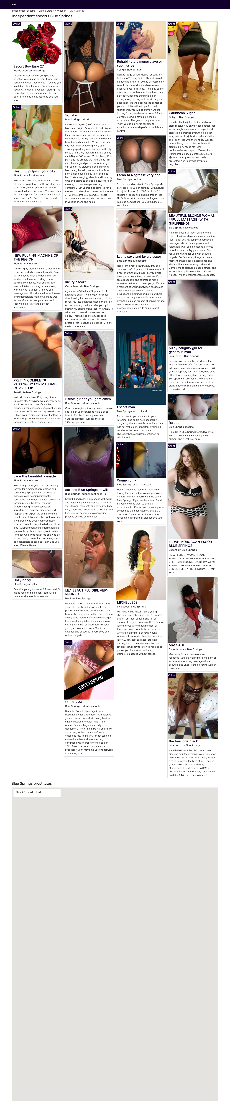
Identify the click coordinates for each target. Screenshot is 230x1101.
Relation (175, 423)
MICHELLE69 (127, 602)
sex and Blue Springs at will (86, 490)
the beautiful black (183, 741)
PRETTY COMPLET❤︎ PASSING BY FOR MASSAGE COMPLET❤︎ (35, 384)
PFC (14, 4)
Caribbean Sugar (182, 113)
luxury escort (75, 282)
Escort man (126, 407)
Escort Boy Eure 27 (29, 66)
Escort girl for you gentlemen (88, 399)
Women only (126, 480)
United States (46, 10)
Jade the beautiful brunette (35, 476)
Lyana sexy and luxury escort (140, 256)
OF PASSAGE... (76, 702)
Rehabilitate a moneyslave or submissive (139, 63)
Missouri (61, 10)
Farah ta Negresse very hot (138, 175)
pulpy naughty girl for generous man (185, 350)
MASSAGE (177, 645)
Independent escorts (23, 10)
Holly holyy (22, 580)
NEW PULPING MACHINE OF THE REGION (36, 257)
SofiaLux (72, 115)
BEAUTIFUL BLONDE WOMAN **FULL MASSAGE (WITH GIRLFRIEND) (192, 219)
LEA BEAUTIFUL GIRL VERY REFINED (86, 592)
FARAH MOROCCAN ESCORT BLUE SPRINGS (191, 544)
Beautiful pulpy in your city (34, 171)
